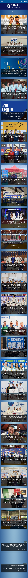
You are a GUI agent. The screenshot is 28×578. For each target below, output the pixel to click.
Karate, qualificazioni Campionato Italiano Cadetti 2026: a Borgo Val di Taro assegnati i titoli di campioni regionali (14, 567)
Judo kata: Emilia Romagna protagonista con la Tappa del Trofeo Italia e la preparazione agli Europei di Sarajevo (14, 524)
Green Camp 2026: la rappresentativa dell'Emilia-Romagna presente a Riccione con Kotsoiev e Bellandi (14, 265)
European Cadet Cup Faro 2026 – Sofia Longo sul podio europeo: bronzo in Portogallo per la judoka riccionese (14, 373)
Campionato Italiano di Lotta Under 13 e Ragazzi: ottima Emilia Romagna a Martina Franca (14, 481)
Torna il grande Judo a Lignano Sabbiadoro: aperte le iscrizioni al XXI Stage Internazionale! (14, 115)
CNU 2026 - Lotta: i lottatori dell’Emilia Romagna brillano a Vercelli (14, 395)
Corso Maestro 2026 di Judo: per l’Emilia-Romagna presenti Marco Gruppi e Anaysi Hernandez (14, 244)
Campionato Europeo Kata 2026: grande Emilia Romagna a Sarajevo (14, 352)
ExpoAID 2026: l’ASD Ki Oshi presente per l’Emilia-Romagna (14, 180)
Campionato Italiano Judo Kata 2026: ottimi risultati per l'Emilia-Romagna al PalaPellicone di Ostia (14, 222)
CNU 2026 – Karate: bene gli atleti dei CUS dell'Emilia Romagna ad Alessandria (14, 331)
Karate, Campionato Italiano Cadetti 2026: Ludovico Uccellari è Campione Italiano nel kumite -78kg (14, 158)
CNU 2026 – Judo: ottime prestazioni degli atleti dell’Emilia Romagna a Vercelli (14, 417)
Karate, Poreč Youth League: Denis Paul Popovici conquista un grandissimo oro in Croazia (14, 136)
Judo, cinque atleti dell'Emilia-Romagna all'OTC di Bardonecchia (14, 94)
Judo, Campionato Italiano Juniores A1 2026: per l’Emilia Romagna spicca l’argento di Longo (14, 459)
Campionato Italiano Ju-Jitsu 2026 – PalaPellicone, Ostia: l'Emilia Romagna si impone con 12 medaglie (14, 438)
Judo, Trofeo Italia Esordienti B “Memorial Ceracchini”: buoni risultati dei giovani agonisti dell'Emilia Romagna (14, 545)
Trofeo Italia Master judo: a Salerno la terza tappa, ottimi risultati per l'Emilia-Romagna (14, 201)
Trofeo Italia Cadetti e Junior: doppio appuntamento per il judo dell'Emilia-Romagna (14, 309)
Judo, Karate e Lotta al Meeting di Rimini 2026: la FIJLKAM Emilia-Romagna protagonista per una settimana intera (14, 72)
